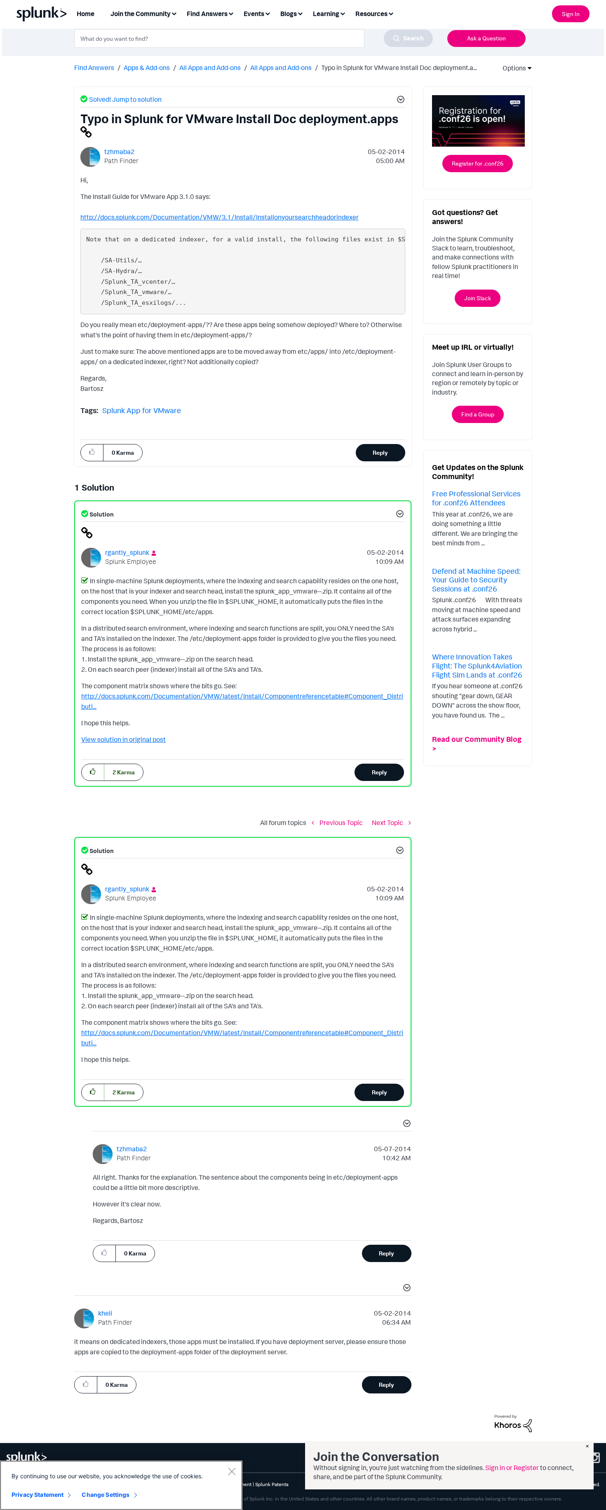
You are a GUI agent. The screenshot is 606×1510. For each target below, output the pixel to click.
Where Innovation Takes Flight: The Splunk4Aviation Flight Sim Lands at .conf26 (477, 665)
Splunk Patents (272, 1484)
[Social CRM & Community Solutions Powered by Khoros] (513, 1423)
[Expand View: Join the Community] (174, 13)
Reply (380, 452)
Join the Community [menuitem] (140, 13)
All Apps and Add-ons (210, 67)
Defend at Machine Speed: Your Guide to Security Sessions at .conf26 (476, 579)
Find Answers (94, 67)
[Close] (232, 1471)
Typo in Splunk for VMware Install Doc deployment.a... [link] (399, 67)
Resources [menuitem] (371, 13)
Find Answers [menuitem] (207, 13)
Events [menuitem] (254, 13)
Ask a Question (486, 38)
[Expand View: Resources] (391, 13)
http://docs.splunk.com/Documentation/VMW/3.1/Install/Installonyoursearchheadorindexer (219, 217)
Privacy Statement (37, 1494)
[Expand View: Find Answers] (231, 13)
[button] (399, 100)
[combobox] (253, 38)
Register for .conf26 (477, 163)
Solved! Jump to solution (125, 99)
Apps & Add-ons (147, 67)
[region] (121, 1485)
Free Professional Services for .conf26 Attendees (476, 498)
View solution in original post (123, 739)
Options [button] (512, 68)
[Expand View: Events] (267, 13)
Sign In (571, 13)
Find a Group (477, 414)
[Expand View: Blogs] (300, 13)
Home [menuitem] (85, 13)
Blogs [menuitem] (288, 13)
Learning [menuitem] (326, 13)
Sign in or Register (512, 1467)
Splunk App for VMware (141, 410)
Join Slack (477, 298)
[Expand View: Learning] (342, 13)
